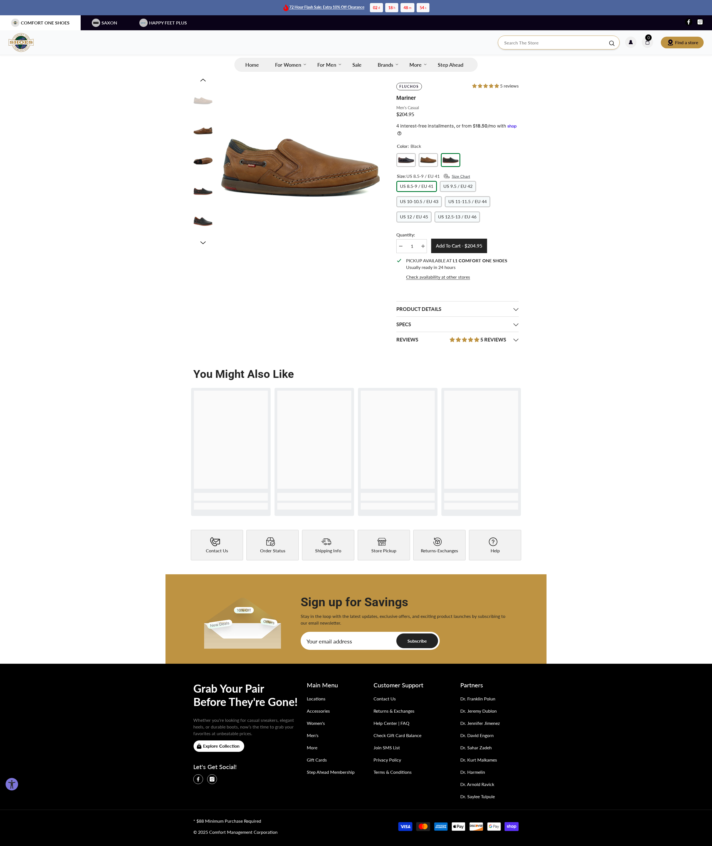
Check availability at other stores (438, 276)
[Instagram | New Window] (700, 22)
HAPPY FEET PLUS (168, 22)
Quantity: (405, 234)
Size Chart (461, 176)
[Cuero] (428, 160)
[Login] (630, 42)
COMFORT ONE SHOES (45, 22)
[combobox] (553, 42)
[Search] (559, 42)
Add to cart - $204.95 (459, 246)
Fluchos (409, 86)
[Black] (450, 160)
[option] (300, 167)
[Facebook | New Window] (688, 22)
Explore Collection (221, 745)
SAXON (109, 22)
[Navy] (406, 160)
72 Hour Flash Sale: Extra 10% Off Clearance (326, 7)
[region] (457, 269)
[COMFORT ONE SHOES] (26, 42)
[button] (203, 80)
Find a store (686, 42)
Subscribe (417, 640)
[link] (231, 497)
